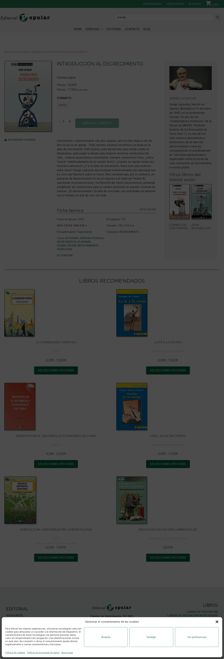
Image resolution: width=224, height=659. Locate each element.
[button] (217, 621)
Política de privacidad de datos (43, 652)
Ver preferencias (196, 637)
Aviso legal (67, 652)
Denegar (151, 637)
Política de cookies (15, 652)
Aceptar (105, 637)
